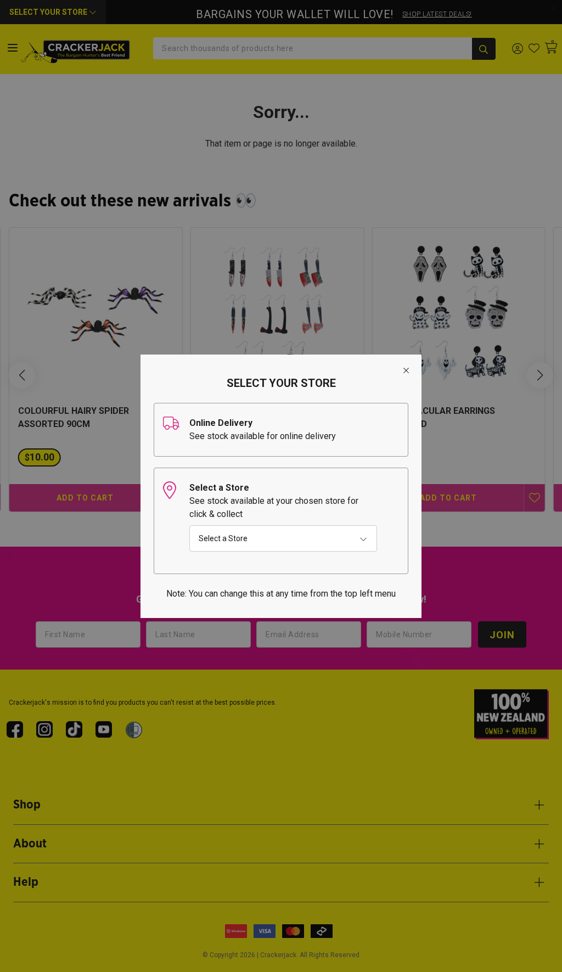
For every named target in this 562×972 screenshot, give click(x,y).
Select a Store (223, 538)
